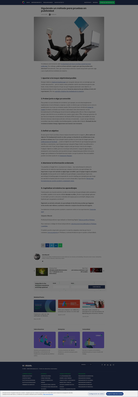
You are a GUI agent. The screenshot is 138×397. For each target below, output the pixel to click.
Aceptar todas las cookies (115, 394)
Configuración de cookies (96, 394)
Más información (48, 394)
